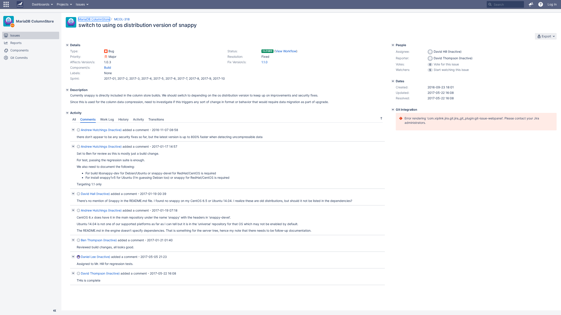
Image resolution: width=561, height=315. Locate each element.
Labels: (75, 73)
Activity (138, 119)
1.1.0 (264, 62)
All (74, 119)
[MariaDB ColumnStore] (8, 21)
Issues (80, 4)
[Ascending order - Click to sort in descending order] (381, 118)
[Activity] (67, 112)
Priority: (75, 56)
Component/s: (80, 67)
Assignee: (403, 51)
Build (107, 67)
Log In (552, 4)
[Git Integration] (392, 109)
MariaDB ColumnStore (35, 21)
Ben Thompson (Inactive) (99, 240)
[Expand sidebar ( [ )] (54, 310)
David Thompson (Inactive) (100, 273)
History (123, 119)
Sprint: (75, 78)
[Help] (540, 4)
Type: (74, 51)
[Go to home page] (19, 4)
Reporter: (402, 58)
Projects (62, 4)
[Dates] (392, 81)
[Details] (67, 45)
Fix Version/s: (236, 62)
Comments (88, 119)
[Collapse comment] (73, 129)
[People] (392, 45)
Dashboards (40, 4)
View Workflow (285, 51)
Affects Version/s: (82, 62)
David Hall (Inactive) (95, 194)
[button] (6, 4)
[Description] (67, 89)
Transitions (156, 119)
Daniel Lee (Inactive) (95, 257)
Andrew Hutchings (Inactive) (101, 130)
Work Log (107, 119)
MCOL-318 (122, 19)
